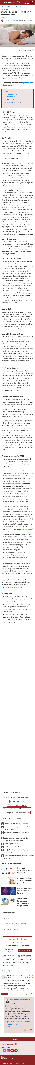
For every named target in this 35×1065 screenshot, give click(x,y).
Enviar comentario (25, 950)
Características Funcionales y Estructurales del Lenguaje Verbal (23, 902)
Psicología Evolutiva (9, 797)
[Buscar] (32, 2)
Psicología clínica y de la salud (17, 805)
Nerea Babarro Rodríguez (12, 20)
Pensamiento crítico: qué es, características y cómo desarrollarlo (17, 828)
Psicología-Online (5, 6)
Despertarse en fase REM (15, 102)
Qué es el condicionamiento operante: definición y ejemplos (19, 856)
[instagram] (8, 1050)
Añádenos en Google (26, 51)
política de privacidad (8, 951)
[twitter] (4, 1050)
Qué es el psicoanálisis (11, 844)
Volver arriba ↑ (17, 1039)
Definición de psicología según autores (16, 823)
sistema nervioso (27, 529)
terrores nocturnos (19, 432)
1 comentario (4, 17)
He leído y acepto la (8, 950)
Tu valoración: (17, 942)
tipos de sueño (11, 119)
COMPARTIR (26, 3)
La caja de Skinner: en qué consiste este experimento (16, 851)
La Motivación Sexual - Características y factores (25, 890)
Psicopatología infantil (17, 801)
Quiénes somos (28, 1058)
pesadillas (5, 432)
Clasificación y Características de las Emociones (24, 870)
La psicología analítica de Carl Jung (14, 847)
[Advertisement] (17, 707)
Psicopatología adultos (25, 797)
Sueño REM (10, 99)
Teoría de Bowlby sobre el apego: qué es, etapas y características (16, 833)
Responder (4, 994)
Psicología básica (18, 6)
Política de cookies (19, 1063)
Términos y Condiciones (22, 1061)
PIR (12, 6)
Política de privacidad (8, 1063)
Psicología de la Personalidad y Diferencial (17, 809)
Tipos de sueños (11, 94)
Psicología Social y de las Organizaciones (17, 813)
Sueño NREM (11, 96)
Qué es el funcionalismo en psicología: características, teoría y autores (16, 839)
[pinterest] (16, 1050)
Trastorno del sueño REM (15, 105)
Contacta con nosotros (8, 1061)
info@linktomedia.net (10, 965)
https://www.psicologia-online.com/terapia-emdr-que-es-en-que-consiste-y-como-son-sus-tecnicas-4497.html (17, 1023)
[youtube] (12, 1050)
